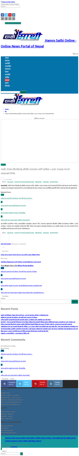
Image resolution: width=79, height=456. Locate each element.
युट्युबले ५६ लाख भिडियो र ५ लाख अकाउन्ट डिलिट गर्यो (15, 333)
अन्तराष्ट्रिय (8, 66)
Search (3, 298)
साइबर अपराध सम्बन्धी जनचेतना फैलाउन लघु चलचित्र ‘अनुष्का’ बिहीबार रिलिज (20, 255)
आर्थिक (7, 77)
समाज (7, 82)
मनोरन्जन (7, 69)
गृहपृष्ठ (7, 57)
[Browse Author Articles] (2, 180)
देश (1, 165)
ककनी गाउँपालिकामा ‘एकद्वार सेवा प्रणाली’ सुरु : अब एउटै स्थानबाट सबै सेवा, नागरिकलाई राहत (24, 315)
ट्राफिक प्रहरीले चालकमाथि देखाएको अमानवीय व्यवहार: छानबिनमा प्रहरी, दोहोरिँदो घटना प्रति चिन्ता (26, 320)
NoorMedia (14, 447)
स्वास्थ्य (7, 80)
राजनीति (7, 63)
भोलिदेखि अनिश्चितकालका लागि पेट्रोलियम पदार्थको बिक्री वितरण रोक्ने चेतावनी (21, 262)
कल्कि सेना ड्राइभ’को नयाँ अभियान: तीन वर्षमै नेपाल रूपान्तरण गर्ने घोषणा (19, 317)
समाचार (7, 60)
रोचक (7, 71)
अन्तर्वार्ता (7, 74)
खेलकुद (7, 85)
